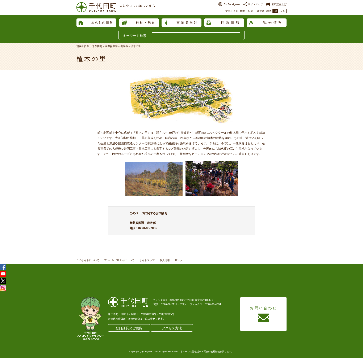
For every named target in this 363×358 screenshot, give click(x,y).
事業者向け (187, 22)
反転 (282, 11)
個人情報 (165, 260)
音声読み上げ (279, 4)
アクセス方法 (172, 328)
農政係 (124, 46)
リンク (178, 260)
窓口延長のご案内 (129, 328)
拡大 (250, 11)
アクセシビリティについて (119, 260)
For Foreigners (232, 4)
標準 (242, 11)
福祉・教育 (146, 22)
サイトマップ (255, 4)
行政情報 (231, 22)
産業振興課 (111, 46)
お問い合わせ (263, 308)
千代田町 (97, 46)
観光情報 (273, 22)
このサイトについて (87, 260)
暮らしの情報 (102, 22)
